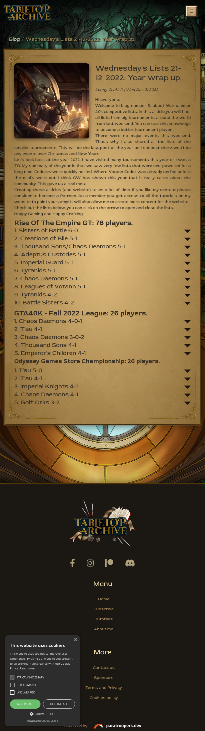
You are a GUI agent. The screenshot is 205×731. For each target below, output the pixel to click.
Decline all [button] (59, 704)
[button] (42, 713)
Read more (27, 668)
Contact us (104, 667)
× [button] (76, 640)
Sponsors (104, 677)
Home (104, 599)
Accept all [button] (25, 704)
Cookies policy (104, 697)
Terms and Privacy (103, 687)
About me (103, 629)
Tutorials (104, 619)
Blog (14, 39)
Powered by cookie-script (42, 720)
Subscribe (104, 609)
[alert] (42, 680)
